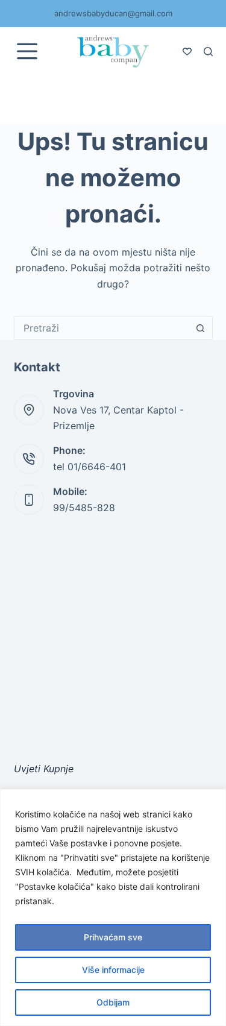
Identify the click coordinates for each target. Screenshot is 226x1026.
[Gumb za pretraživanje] (200, 327)
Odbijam (113, 1002)
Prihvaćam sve (113, 937)
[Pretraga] (208, 51)
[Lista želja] (187, 51)
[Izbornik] (27, 51)
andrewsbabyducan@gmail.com (113, 13)
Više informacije (113, 970)
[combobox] (101, 328)
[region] (113, 907)
